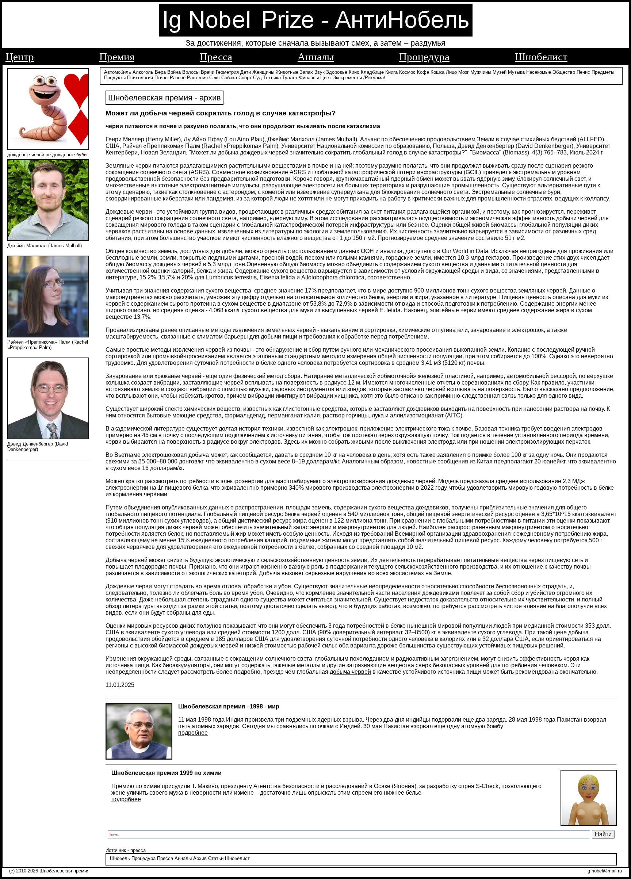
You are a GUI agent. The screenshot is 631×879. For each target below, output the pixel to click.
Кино (354, 72)
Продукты (115, 77)
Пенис (583, 72)
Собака (229, 77)
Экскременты (347, 77)
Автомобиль (117, 72)
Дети (245, 72)
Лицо (451, 72)
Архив (200, 858)
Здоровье (336, 72)
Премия (116, 56)
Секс (214, 77)
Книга (391, 72)
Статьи (215, 858)
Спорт (245, 77)
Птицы (161, 77)
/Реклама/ (374, 77)
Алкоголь (143, 72)
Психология (140, 77)
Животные (287, 72)
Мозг (463, 72)
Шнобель (120, 858)
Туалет (290, 77)
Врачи (207, 72)
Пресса (216, 56)
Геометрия (227, 72)
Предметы (603, 72)
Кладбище (372, 72)
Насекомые (538, 72)
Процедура (424, 56)
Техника (272, 77)
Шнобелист (541, 56)
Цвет (325, 77)
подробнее (193, 733)
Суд (257, 77)
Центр (19, 56)
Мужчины (480, 72)
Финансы (309, 77)
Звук (319, 72)
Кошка (437, 72)
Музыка (516, 72)
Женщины (263, 72)
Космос (407, 72)
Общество (563, 72)
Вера (160, 72)
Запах (306, 72)
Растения (197, 77)
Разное (178, 77)
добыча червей (350, 672)
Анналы (316, 56)
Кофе (423, 72)
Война (174, 72)
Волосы (190, 72)
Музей (499, 72)
